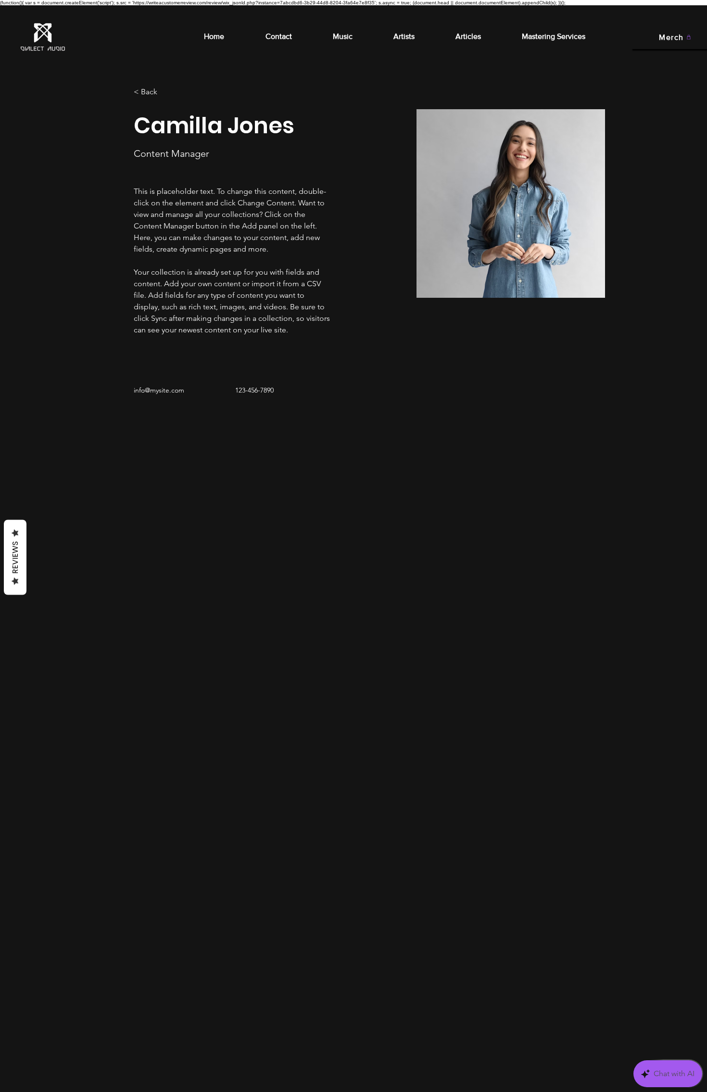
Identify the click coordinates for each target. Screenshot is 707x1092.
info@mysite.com (159, 390)
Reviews (15, 557)
